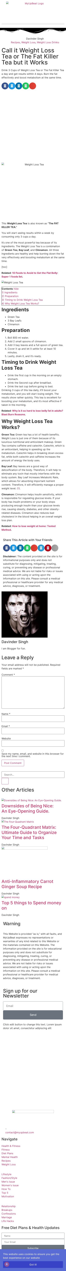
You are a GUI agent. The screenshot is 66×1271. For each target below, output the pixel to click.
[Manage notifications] (6, 1264)
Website (6, 738)
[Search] (5, 781)
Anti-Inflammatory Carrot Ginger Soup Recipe (27, 884)
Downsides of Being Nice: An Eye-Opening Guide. (28, 808)
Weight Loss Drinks (48, 42)
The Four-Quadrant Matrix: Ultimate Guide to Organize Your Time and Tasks (29, 832)
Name (6, 714)
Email (6, 726)
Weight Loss (28, 42)
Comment (8, 674)
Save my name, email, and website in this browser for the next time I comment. (33, 754)
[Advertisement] (33, 125)
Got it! (33, 1264)
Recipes (15, 42)
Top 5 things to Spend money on (31, 905)
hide (16, 288)
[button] (33, 24)
